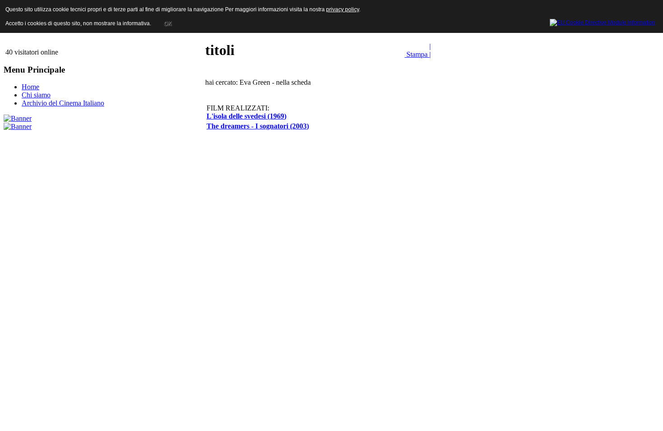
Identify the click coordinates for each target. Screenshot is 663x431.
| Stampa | (418, 50)
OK (167, 23)
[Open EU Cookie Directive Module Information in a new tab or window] (602, 21)
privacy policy (342, 9)
